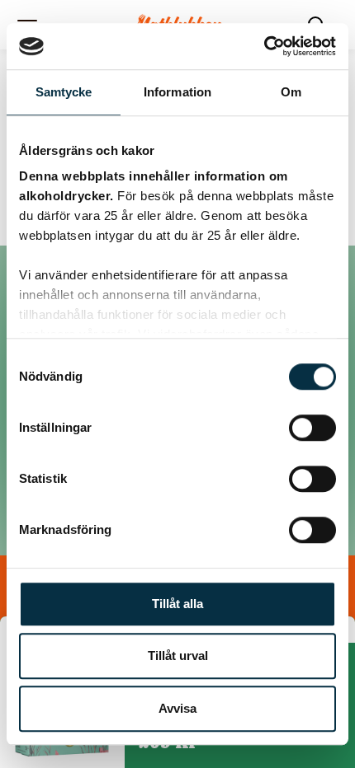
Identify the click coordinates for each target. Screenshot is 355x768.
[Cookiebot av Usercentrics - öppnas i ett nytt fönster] (264, 46)
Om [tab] (291, 92)
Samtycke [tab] (64, 92)
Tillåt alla (177, 604)
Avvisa (177, 708)
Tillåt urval (178, 656)
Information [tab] (177, 92)
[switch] (312, 427)
